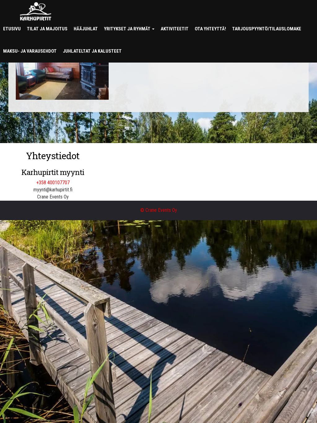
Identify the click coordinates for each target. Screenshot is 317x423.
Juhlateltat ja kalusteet (92, 51)
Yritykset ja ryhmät (127, 29)
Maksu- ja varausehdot (30, 51)
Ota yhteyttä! (210, 29)
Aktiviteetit (175, 29)
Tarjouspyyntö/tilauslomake (266, 29)
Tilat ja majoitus (47, 29)
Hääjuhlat (86, 29)
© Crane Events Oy (158, 210)
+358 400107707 (53, 182)
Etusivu (12, 29)
